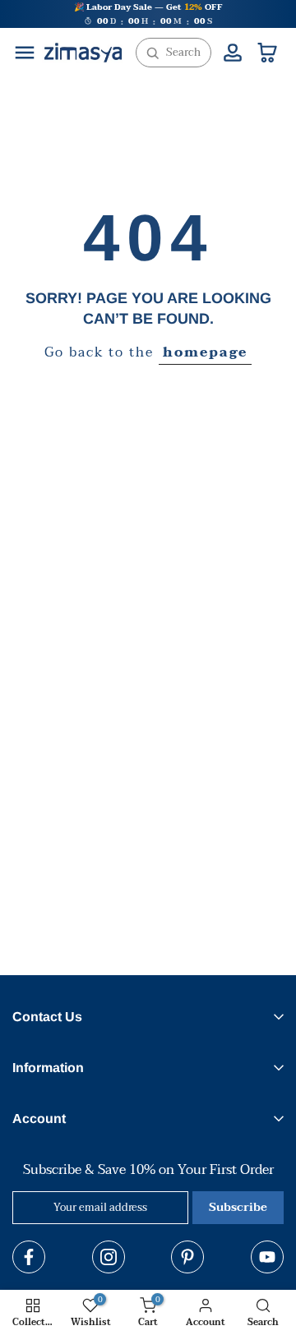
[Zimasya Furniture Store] (83, 52)
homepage (205, 353)
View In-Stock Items (141, 1263)
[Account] (232, 52)
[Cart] (267, 52)
